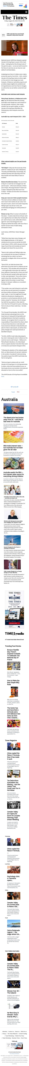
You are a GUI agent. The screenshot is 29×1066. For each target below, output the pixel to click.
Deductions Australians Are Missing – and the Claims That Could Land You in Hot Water (13, 785)
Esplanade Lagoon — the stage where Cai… (13, 932)
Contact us (11, 1031)
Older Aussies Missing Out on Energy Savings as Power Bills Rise (13, 572)
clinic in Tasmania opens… (13, 878)
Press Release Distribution (14, 1053)
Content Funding (23, 1033)
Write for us (24, 1031)
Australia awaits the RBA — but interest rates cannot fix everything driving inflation (14, 474)
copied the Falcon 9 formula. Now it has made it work (13, 756)
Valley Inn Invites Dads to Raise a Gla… (13, 905)
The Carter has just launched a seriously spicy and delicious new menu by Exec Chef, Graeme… (13, 713)
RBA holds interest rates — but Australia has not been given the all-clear (13, 448)
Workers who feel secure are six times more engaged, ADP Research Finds (13, 521)
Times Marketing (6, 1038)
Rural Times (24, 1038)
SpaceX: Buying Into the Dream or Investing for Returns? (12, 547)
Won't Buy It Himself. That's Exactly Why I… (13, 1015)
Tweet (13, 392)
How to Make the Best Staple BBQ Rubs (13, 682)
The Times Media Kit (12, 1033)
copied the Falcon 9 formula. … (13, 851)
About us (17, 1031)
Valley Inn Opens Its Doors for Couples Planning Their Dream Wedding (13, 816)
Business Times (16, 1038)
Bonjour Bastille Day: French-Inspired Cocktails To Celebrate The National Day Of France (13, 655)
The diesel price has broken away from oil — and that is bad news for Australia (14, 419)
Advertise (4, 1031)
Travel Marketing (9, 1036)
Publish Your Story (19, 1036)
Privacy (4, 1033)
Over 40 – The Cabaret (13, 992)
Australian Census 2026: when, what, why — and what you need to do (14, 497)
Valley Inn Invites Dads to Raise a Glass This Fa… (13, 967)
